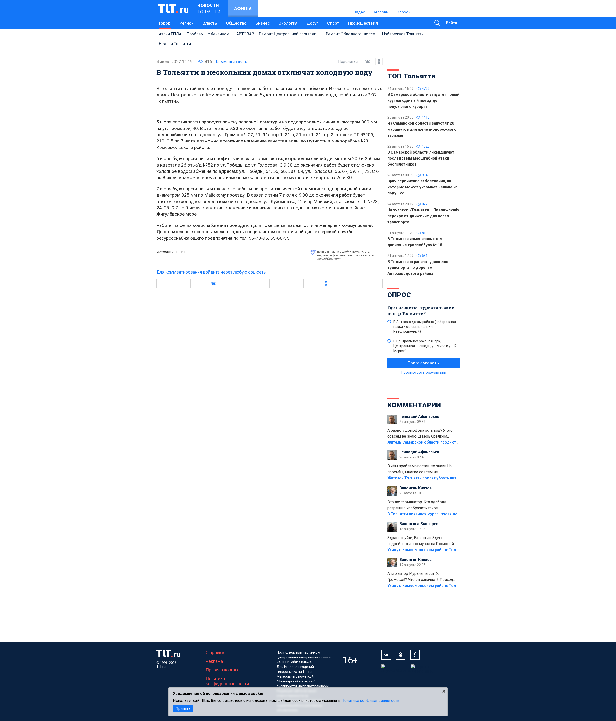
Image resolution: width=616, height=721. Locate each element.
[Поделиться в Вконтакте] (365, 61)
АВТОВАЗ (245, 34)
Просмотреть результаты (423, 372)
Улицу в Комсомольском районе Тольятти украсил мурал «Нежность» (452, 549)
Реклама (214, 661)
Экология (288, 23)
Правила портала (222, 669)
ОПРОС (399, 295)
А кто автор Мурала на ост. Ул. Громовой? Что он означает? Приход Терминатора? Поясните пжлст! (420, 577)
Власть (210, 23)
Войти (451, 23)
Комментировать (231, 61)
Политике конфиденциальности (370, 700)
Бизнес (263, 23)
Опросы (404, 12)
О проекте (215, 652)
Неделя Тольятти (175, 43)
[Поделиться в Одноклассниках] (377, 61)
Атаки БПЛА (170, 34)
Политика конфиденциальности (227, 681)
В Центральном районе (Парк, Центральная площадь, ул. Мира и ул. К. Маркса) (425, 346)
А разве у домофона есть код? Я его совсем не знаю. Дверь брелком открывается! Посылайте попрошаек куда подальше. (420, 434)
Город (165, 23)
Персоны (380, 12)
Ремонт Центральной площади (287, 34)
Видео (359, 12)
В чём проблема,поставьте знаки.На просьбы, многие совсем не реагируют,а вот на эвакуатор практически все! (419, 469)
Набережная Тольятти (403, 34)
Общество (236, 23)
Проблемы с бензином (208, 34)
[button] (213, 283)
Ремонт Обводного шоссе (350, 34)
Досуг (312, 23)
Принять (183, 708)
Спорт (333, 23)
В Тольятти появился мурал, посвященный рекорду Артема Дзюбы (449, 514)
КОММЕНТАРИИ (414, 405)
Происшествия (363, 23)
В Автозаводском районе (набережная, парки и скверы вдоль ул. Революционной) (424, 326)
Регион (187, 23)
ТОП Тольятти (411, 76)
